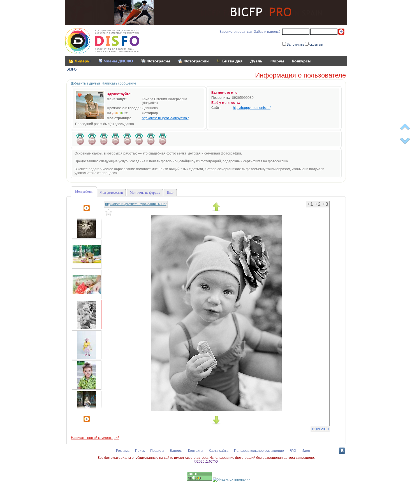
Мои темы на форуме (145, 193)
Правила (157, 451)
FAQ (293, 451)
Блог (170, 193)
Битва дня (232, 61)
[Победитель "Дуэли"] (80, 139)
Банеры (176, 451)
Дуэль (256, 61)
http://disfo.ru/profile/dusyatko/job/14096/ (135, 204)
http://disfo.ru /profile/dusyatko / (165, 118)
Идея (306, 451)
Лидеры (83, 61)
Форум (277, 61)
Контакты (195, 451)
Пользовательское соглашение (259, 451)
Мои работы (83, 191)
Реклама (122, 451)
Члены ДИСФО (118, 61)
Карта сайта (218, 451)
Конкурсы (301, 61)
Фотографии (196, 61)
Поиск (140, 451)
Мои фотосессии (111, 193)
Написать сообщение (119, 83)
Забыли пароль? (267, 32)
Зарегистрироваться (235, 32)
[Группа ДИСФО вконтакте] (342, 450)
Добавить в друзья (85, 83)
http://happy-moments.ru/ (251, 108)
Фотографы (158, 61)
